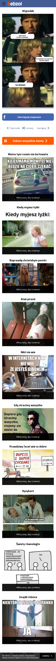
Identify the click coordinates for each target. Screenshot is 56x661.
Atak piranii (28, 299)
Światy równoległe (28, 544)
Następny (41, 128)
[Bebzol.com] (14, 3)
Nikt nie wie (28, 352)
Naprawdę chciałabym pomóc (28, 260)
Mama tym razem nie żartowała (28, 154)
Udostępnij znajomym (29, 117)
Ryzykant (28, 491)
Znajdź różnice (28, 597)
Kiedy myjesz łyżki (28, 207)
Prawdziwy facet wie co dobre (28, 446)
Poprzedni (15, 128)
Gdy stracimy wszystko (28, 405)
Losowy (29, 128)
